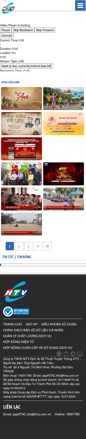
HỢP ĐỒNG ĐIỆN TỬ (18, 341)
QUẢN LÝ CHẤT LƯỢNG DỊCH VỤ (27, 336)
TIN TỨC (8, 256)
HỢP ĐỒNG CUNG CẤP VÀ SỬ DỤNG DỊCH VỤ (37, 347)
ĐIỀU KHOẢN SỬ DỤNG (59, 324)
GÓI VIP (32, 324)
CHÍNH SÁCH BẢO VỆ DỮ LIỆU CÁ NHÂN (33, 330)
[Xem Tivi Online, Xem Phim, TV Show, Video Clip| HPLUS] (12, 8)
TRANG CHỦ (12, 324)
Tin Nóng (24, 256)
